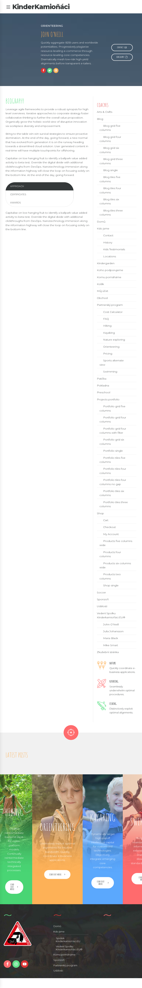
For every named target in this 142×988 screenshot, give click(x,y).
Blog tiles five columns (109, 179)
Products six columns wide (115, 565)
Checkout (109, 527)
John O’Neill (111, 624)
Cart (105, 520)
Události (102, 606)
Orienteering (111, 346)
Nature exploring (114, 339)
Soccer (101, 592)
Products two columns (110, 576)
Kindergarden (105, 263)
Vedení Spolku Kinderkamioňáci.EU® (69, 948)
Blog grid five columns (109, 128)
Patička (101, 378)
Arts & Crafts (104, 112)
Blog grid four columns (110, 139)
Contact (108, 235)
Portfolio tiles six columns (111, 493)
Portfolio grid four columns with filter (112, 430)
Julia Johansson (113, 631)
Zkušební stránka (108, 652)
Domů (101, 221)
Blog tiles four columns (110, 190)
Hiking (107, 325)
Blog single (110, 170)
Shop (100, 513)
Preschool (103, 392)
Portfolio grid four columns (112, 419)
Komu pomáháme (109, 277)
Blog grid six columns (109, 150)
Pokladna (103, 385)
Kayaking (109, 332)
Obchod (102, 298)
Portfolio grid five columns (112, 408)
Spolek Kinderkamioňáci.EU (68, 940)
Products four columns (110, 554)
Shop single (111, 585)
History (107, 242)
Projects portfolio (108, 399)
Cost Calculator (113, 312)
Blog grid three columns (111, 161)
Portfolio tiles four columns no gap (112, 482)
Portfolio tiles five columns (112, 460)
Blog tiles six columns (109, 201)
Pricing (107, 353)
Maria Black (110, 638)
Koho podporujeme (110, 270)
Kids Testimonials (114, 249)
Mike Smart (110, 645)
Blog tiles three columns (111, 212)
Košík (100, 284)
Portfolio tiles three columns (113, 504)
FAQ (106, 318)
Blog (100, 119)
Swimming (110, 371)
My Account (111, 534)
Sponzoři (103, 599)
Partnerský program (110, 305)
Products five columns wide (115, 543)
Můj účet (102, 291)
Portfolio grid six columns (111, 441)
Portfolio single (113, 450)
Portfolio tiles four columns (112, 470)
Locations (109, 256)
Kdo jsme (103, 228)
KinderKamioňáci (41, 7)
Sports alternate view (111, 362)
